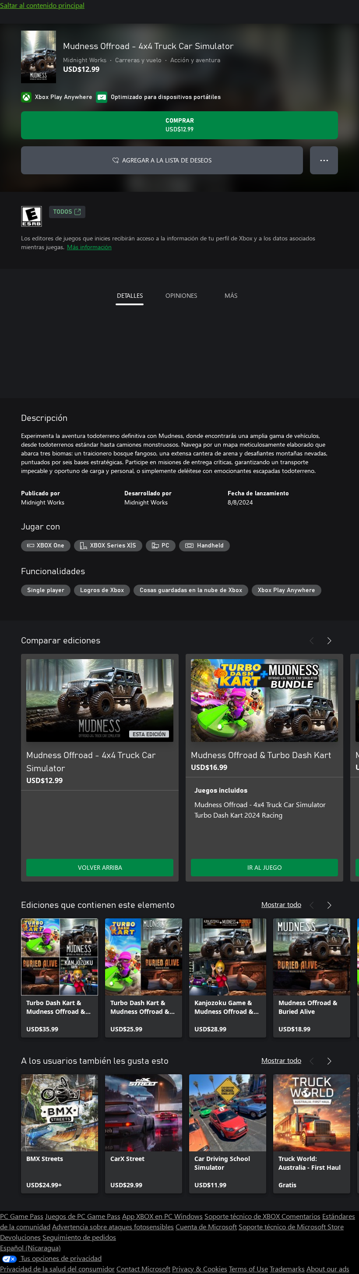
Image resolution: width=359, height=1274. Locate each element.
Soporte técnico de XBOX (243, 1216)
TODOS (62, 212)
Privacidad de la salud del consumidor (57, 1268)
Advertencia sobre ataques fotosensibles (113, 1226)
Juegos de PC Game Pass (82, 1216)
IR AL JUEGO (264, 867)
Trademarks (287, 1268)
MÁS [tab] (231, 295)
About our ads (327, 1268)
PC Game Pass (21, 1216)
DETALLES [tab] (130, 295)
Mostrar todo (281, 904)
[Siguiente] (329, 641)
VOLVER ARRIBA (100, 867)
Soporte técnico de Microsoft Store (291, 1226)
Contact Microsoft (143, 1268)
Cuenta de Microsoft (206, 1226)
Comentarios (301, 1216)
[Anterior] (311, 641)
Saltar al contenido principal (42, 5)
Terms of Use (248, 1268)
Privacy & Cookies (199, 1268)
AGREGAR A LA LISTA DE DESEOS (166, 160)
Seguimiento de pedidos (79, 1237)
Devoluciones (20, 1237)
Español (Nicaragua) (30, 1247)
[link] (59, 978)
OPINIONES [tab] (181, 295)
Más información (89, 247)
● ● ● (324, 160)
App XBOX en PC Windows (162, 1216)
